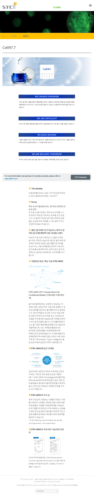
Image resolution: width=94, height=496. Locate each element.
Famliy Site (40, 491)
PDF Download (80, 177)
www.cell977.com (11, 179)
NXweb (75, 485)
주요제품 (13, 36)
